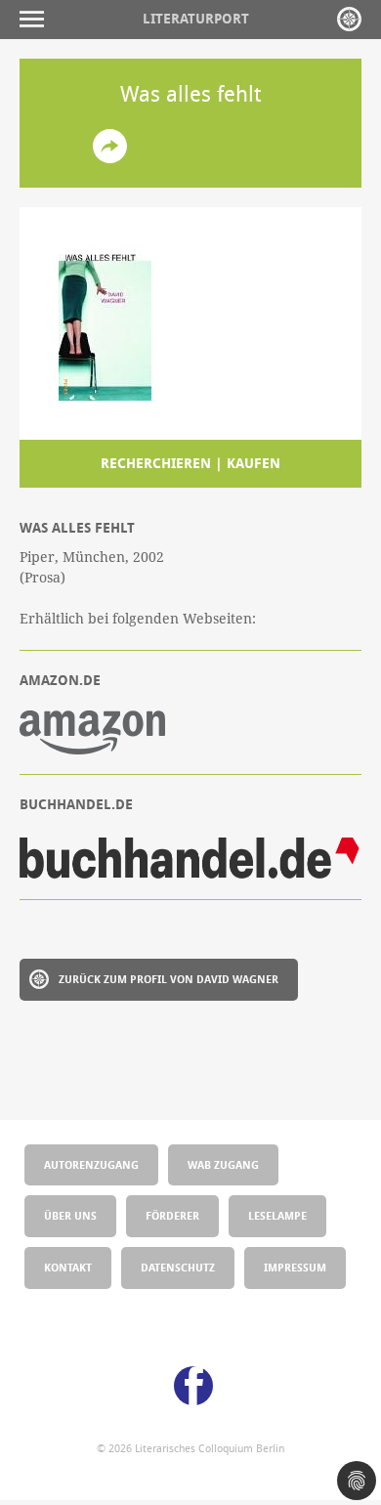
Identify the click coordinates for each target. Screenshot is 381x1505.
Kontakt (68, 1267)
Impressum (295, 1267)
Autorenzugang (91, 1164)
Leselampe (277, 1215)
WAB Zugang (223, 1164)
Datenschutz (178, 1267)
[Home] (349, 19)
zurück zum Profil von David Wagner (168, 978)
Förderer (172, 1215)
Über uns (70, 1215)
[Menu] (37, 19)
